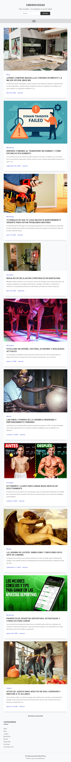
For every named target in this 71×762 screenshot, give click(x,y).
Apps (5, 728)
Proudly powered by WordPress (35, 756)
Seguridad (7, 741)
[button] (34, 21)
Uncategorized (8, 747)
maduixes (21, 291)
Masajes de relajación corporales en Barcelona (33, 278)
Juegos (9, 688)
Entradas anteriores (35, 716)
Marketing (10, 147)
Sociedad (9, 275)
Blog (8, 74)
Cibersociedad (35, 5)
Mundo (8, 416)
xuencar (20, 93)
